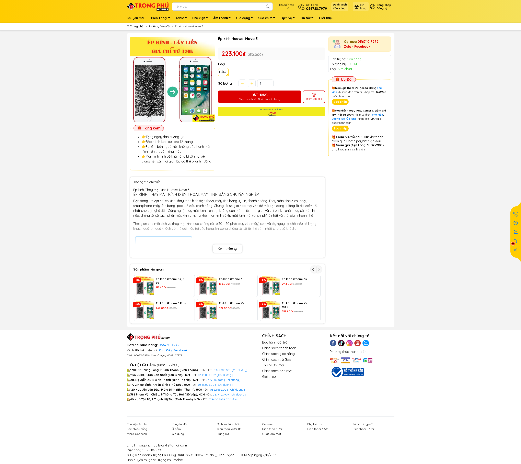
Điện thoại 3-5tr (317, 429)
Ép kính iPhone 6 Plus (171, 303)
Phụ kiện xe (314, 424)
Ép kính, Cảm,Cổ (159, 26)
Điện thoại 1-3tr (272, 429)
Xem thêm (226, 248)
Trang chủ (136, 26)
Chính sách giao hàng (278, 354)
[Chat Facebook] (515, 223)
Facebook (362, 46)
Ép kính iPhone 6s (294, 279)
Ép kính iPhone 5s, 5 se (170, 280)
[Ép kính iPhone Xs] (208, 310)
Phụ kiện (198, 18)
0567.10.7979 (368, 42)
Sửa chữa (265, 18)
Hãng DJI (223, 434)
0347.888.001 (222, 370)
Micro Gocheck (137, 434)
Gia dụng (243, 18)
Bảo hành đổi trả (274, 342)
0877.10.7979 (221, 394)
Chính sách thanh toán (279, 348)
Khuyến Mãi (179, 424)
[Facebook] (333, 343)
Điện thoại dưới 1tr (229, 429)
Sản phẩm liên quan (148, 269)
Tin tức (305, 18)
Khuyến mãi (135, 18)
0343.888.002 (207, 375)
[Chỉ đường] (238, 394)
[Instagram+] (349, 343)
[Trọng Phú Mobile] (148, 6)
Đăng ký (382, 8)
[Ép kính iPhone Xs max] (271, 310)
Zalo (347, 46)
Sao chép (340, 102)
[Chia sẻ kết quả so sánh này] (515, 250)
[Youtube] (357, 343)
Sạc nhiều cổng (137, 429)
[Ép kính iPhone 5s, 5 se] (145, 285)
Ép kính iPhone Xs (231, 303)
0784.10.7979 (216, 399)
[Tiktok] (341, 343)
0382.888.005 (219, 389)
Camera (267, 424)
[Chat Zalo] (515, 232)
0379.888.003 (214, 380)
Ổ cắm (176, 429)
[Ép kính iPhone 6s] (271, 285)
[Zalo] (365, 343)
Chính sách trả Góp (276, 359)
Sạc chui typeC (362, 424)
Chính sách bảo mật (277, 371)
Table (180, 18)
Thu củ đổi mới (273, 365)
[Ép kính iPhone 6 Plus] (145, 310)
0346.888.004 (207, 385)
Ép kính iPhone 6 (230, 279)
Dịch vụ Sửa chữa (228, 424)
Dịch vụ (286, 18)
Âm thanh (220, 18)
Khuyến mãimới (287, 6)
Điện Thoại (159, 18)
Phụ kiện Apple (137, 424)
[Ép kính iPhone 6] (208, 285)
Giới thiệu (326, 18)
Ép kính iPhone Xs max (294, 305)
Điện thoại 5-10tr (363, 429)
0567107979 (152, 450)
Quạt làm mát (271, 434)
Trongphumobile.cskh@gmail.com (161, 445)
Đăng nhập (384, 5)
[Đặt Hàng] (515, 214)
